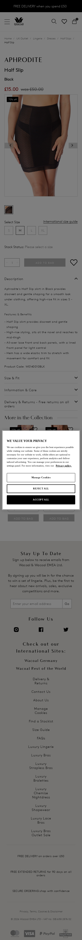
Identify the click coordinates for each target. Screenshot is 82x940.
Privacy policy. (64, 465)
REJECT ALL (41, 488)
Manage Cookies (41, 477)
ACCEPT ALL (41, 499)
